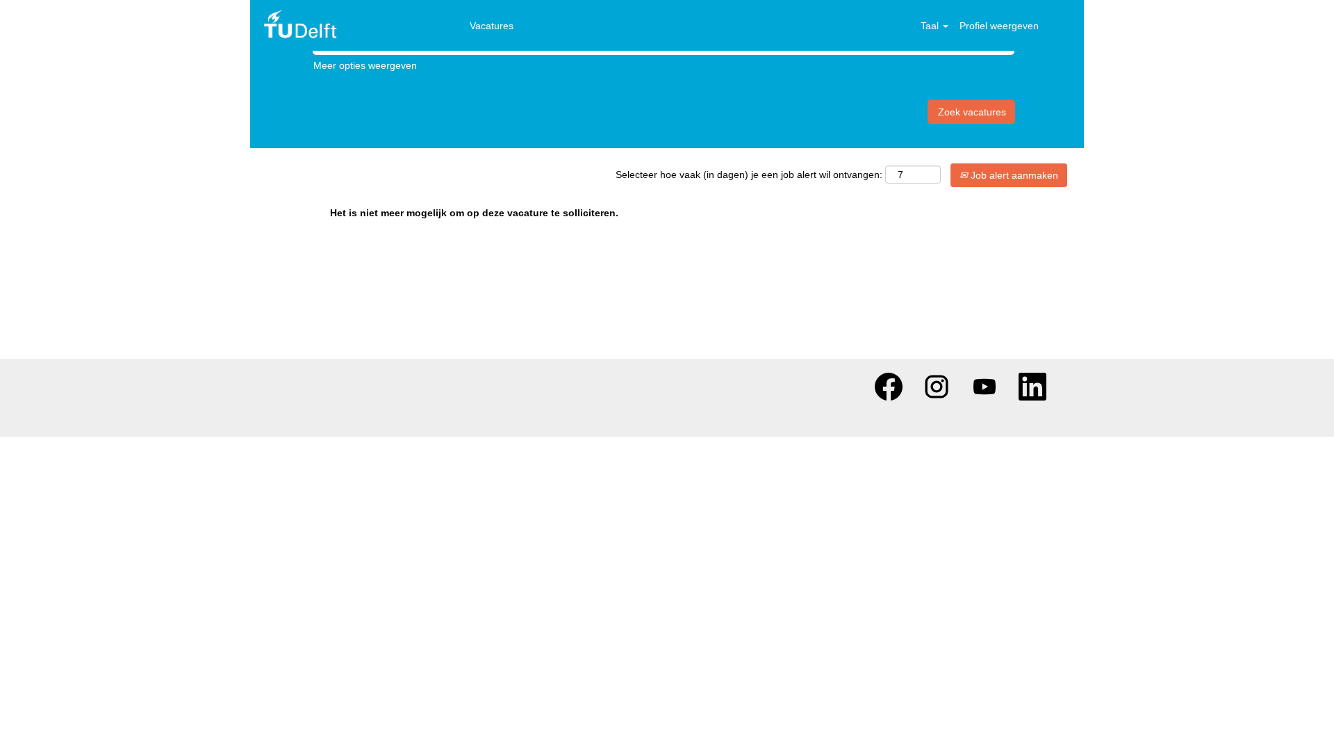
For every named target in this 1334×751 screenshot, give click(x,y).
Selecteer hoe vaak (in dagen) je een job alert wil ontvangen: (749, 174)
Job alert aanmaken (1013, 175)
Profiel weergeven (999, 25)
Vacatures (491, 25)
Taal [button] (931, 25)
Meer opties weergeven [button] (365, 65)
